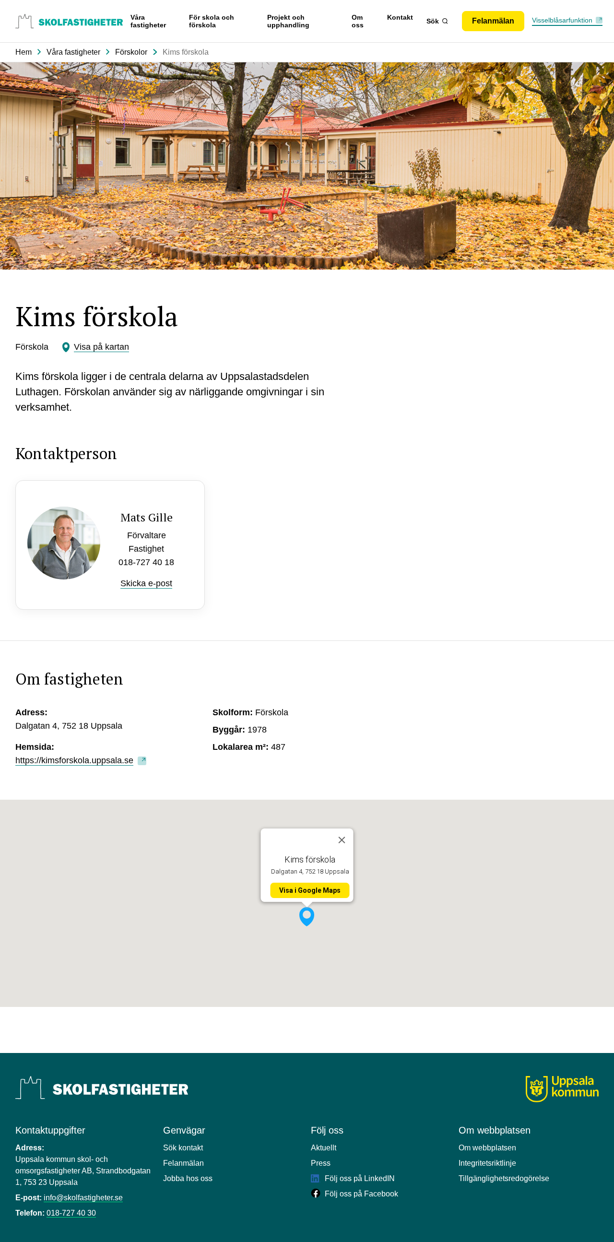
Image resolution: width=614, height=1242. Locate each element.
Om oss (358, 21)
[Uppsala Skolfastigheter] (101, 1087)
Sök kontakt (183, 1148)
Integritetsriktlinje (487, 1163)
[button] (306, 916)
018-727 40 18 (146, 562)
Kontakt (400, 17)
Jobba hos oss (188, 1178)
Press (321, 1163)
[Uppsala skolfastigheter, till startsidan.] (69, 21)
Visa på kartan (101, 347)
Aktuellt (323, 1148)
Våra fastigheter (148, 21)
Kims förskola (186, 52)
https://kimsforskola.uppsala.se (74, 760)
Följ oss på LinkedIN (359, 1178)
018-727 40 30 (71, 1213)
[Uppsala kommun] (562, 1089)
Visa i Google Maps (310, 890)
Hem (23, 52)
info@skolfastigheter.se (83, 1198)
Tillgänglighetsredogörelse (504, 1178)
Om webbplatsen (487, 1148)
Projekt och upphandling (288, 21)
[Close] (342, 840)
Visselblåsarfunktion (562, 20)
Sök (432, 21)
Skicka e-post (146, 583)
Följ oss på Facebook (360, 1194)
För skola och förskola (211, 21)
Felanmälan (183, 1163)
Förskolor (131, 52)
